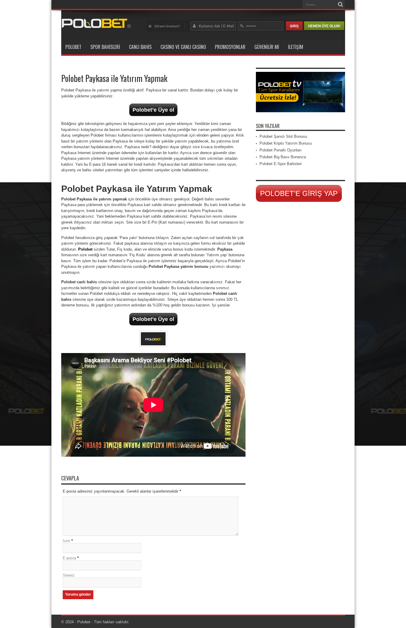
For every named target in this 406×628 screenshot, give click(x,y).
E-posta (69, 558)
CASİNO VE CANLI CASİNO (183, 46)
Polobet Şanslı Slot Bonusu (283, 136)
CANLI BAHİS (140, 46)
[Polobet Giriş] (96, 25)
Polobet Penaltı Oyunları (280, 150)
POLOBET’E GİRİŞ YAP (299, 193)
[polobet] (246, 30)
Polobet (85, 249)
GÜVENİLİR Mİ (266, 46)
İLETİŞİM (295, 46)
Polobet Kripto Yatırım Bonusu (285, 143)
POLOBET (73, 46)
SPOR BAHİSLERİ (105, 46)
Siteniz (69, 575)
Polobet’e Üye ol (153, 110)
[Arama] (340, 4)
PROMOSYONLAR (230, 46)
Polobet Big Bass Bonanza (282, 157)
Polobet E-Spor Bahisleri (280, 164)
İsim (66, 541)
